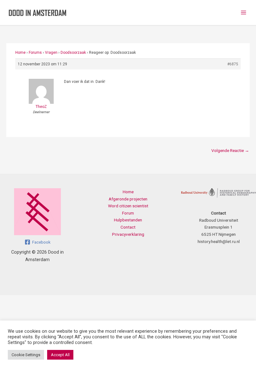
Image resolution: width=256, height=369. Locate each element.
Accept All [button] (60, 354)
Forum (128, 212)
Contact (128, 227)
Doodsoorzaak (73, 52)
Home (20, 52)
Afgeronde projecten (128, 198)
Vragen (51, 52)
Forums (35, 52)
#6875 (232, 64)
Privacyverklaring (128, 234)
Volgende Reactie (230, 150)
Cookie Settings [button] (26, 354)
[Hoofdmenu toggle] (243, 12)
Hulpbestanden (128, 219)
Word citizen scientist (128, 205)
